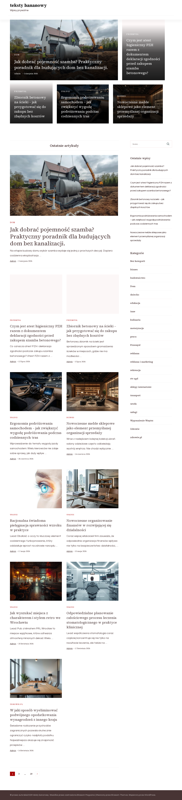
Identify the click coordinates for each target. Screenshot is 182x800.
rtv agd (134, 378)
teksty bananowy (28, 5)
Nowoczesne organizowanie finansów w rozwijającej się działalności (89, 525)
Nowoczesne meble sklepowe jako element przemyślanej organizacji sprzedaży (138, 109)
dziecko (134, 294)
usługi (65, 91)
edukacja (135, 303)
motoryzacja (137, 328)
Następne (37, 774)
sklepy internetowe (140, 386)
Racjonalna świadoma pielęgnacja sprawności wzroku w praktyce (36, 525)
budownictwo (137, 277)
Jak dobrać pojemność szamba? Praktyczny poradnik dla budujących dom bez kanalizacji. (61, 64)
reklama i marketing (141, 361)
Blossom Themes (119, 795)
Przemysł (132, 34)
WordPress (150, 795)
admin (17, 73)
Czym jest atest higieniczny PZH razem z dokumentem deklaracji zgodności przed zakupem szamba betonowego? (143, 56)
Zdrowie (134, 428)
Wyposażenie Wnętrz (141, 420)
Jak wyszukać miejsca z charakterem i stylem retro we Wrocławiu (35, 618)
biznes (121, 96)
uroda (133, 403)
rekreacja (135, 370)
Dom (16, 54)
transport (135, 395)
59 (31, 774)
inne (132, 311)
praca (133, 336)
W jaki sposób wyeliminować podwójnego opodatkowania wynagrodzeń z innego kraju (34, 715)
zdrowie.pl (16, 704)
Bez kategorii (137, 261)
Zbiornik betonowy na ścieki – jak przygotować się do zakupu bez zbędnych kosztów (30, 106)
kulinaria (135, 319)
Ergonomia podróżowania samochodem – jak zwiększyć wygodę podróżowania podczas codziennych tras (82, 106)
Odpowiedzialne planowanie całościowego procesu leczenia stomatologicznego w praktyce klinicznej (92, 620)
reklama (134, 353)
